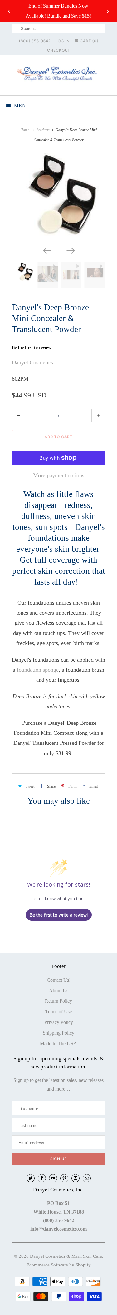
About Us (58, 990)
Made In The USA (58, 1043)
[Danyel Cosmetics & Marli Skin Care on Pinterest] (64, 1178)
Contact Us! (59, 980)
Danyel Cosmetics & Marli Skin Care (66, 1256)
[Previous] (47, 250)
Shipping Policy (58, 1033)
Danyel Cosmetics (32, 362)
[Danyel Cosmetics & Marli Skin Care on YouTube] (53, 1178)
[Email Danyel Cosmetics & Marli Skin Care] (87, 1178)
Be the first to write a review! (58, 915)
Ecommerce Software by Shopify (59, 1264)
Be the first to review (31, 347)
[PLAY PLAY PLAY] (58, 198)
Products (43, 130)
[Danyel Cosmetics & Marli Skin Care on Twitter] (31, 1178)
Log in (63, 41)
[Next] (70, 250)
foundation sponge (38, 670)
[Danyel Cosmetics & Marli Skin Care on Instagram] (75, 1178)
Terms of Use (58, 1011)
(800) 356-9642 (35, 41)
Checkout (58, 50)
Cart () (88, 41)
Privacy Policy (58, 1022)
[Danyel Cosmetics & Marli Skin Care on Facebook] (42, 1178)
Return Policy (58, 1001)
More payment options (58, 475)
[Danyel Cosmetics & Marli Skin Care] (58, 75)
